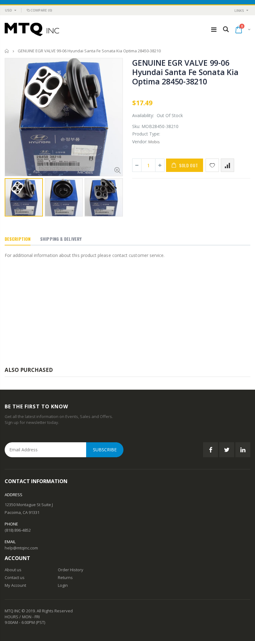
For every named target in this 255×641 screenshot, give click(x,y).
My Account (15, 585)
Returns (65, 577)
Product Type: (146, 134)
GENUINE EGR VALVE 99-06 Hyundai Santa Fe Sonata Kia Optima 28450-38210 (185, 72)
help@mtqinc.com (21, 548)
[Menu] (213, 29)
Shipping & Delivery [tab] (60, 238)
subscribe (105, 450)
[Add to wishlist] (212, 165)
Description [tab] (17, 238)
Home (7, 51)
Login (63, 585)
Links (239, 10)
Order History (70, 569)
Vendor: (139, 142)
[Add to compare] (227, 165)
